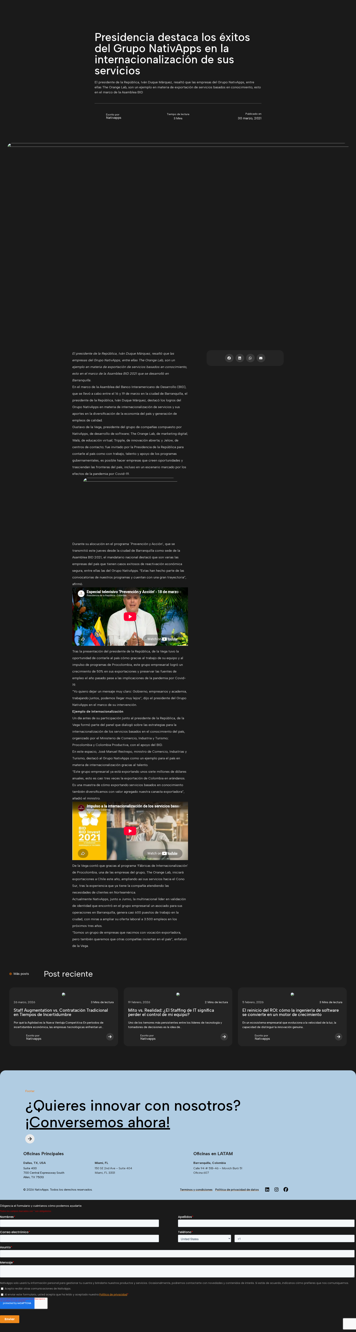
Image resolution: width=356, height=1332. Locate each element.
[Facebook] (285, 1189)
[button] (229, 358)
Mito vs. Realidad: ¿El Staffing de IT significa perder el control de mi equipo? (171, 1012)
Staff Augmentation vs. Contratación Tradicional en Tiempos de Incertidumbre (61, 1012)
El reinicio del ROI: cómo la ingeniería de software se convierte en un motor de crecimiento (290, 1012)
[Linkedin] (267, 1189)
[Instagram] (276, 1189)
